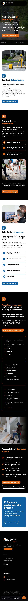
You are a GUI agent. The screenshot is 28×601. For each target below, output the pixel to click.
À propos (5, 567)
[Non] (25, 597)
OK (24, 597)
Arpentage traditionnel (8, 558)
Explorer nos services (9, 35)
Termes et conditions (8, 593)
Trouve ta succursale (10, 579)
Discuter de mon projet (10, 101)
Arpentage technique (8, 560)
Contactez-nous (8, 548)
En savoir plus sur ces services (12, 330)
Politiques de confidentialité (17, 593)
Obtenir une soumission (10, 482)
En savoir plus (7, 407)
